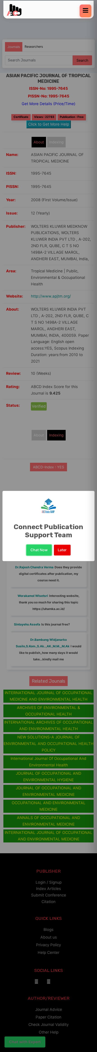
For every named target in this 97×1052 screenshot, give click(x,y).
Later (62, 550)
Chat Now (39, 550)
